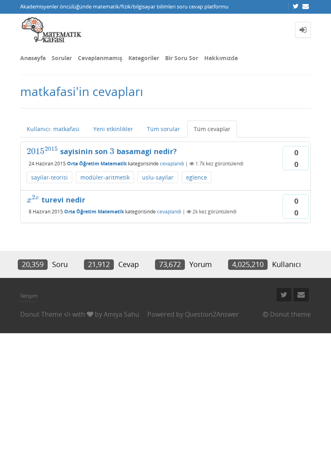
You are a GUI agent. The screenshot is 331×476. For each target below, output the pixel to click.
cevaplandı (172, 163)
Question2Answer (212, 314)
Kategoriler (143, 58)
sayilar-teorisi (49, 177)
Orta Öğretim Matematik (97, 163)
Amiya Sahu (121, 314)
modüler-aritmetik (105, 177)
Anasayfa (33, 58)
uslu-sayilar (158, 177)
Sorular (62, 58)
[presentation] (42, 151)
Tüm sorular (163, 129)
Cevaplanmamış (100, 58)
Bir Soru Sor (181, 58)
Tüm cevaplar (212, 129)
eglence (196, 177)
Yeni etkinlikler (113, 129)
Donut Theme (41, 314)
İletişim (29, 295)
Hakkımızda (221, 58)
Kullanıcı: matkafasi (53, 129)
